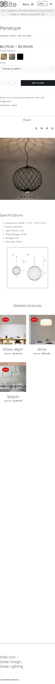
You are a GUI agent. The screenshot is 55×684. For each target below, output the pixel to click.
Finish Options (7, 50)
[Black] (20, 56)
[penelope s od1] (27, 267)
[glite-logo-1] (8, 2)
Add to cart (38, 83)
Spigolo (13, 396)
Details (7, 331)
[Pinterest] (47, 128)
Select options (11, 329)
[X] (41, 128)
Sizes (2, 62)
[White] (28, 56)
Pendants (12, 36)
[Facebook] (36, 128)
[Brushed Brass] (4, 56)
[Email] (52, 128)
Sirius (42, 349)
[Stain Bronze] (12, 56)
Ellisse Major (13, 349)
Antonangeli (26, 36)
